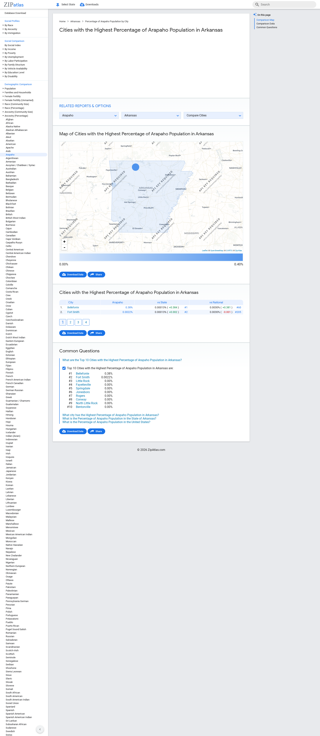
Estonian (10, 355)
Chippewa (11, 274)
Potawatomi (12, 618)
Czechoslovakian (15, 319)
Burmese (10, 225)
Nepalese (11, 552)
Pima (8, 608)
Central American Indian (18, 253)
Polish (9, 611)
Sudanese (11, 727)
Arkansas (75, 21)
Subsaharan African (16, 724)
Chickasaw (11, 263)
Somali (9, 689)
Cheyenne (11, 260)
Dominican (11, 330)
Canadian (11, 235)
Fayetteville (83, 384)
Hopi (8, 421)
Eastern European (15, 341)
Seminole (11, 657)
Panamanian (12, 594)
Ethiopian (10, 358)
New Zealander (14, 555)
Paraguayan (12, 597)
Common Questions (266, 27)
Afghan (9, 119)
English (9, 351)
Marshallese (12, 523)
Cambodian (12, 232)
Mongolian (11, 538)
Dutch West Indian (15, 337)
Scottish (10, 654)
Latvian (9, 492)
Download (235, 138)
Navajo (9, 548)
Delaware (11, 327)
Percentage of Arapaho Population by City (106, 21)
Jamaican (11, 467)
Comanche (11, 288)
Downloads (92, 4)
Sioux (8, 675)
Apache (10, 147)
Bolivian (10, 207)
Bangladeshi (12, 179)
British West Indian (16, 218)
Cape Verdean (13, 239)
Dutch (9, 334)
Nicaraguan (12, 559)
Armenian (11, 161)
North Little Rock (87, 403)
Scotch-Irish (12, 650)
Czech (9, 316)
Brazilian (10, 210)
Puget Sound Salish (16, 629)
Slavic (9, 678)
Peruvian (10, 604)
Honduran (11, 418)
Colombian (11, 281)
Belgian (10, 189)
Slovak (9, 682)
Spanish (10, 710)
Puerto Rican (12, 625)
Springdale (83, 388)
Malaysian (11, 516)
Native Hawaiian (14, 545)
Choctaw (10, 277)
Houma (9, 425)
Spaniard (10, 706)
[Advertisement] (104, 65)
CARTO (229, 250)
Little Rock (83, 381)
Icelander (11, 432)
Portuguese (12, 615)
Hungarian (11, 428)
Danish (9, 323)
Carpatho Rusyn (14, 242)
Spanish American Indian (19, 717)
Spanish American (15, 713)
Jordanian (11, 474)
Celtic (9, 246)
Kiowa (9, 481)
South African (13, 692)
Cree (8, 295)
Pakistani (11, 587)
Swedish (10, 731)
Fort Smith (73, 312)
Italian (9, 464)
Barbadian (11, 182)
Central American (15, 249)
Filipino (9, 369)
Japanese (11, 471)
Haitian (9, 411)
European (11, 362)
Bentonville (83, 407)
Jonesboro (83, 392)
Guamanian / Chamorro (18, 400)
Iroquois (10, 457)
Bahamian (11, 175)
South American (14, 696)
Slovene (10, 685)
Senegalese (12, 661)
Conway (81, 399)
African (9, 123)
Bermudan (11, 196)
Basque (10, 186)
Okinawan (11, 573)
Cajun (9, 228)
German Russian (14, 390)
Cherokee (11, 256)
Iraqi (8, 450)
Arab (8, 151)
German (10, 386)
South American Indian (17, 699)
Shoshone (11, 668)
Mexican (10, 530)
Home (62, 21)
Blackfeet (11, 203)
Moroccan (11, 541)
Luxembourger (13, 509)
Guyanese (11, 407)
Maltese (10, 520)
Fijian (8, 365)
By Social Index (13, 45)
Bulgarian (11, 221)
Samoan (10, 643)
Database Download (15, 13)
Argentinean (12, 158)
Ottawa (9, 580)
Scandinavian (13, 647)
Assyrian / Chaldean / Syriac (20, 165)
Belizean (10, 193)
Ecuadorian (11, 344)
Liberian (10, 499)
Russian (10, 636)
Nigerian (10, 562)
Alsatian (10, 140)
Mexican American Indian (19, 534)
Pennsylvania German (17, 601)
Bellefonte (73, 307)
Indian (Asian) (13, 436)
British (9, 214)
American (11, 144)
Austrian (10, 172)
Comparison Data (265, 23)
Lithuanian (11, 502)
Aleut (8, 137)
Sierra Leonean (13, 671)
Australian (11, 168)
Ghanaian (11, 393)
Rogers (80, 396)
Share (99, 274)
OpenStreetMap (216, 250)
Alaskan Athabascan (16, 130)
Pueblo (9, 622)
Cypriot (9, 312)
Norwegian (11, 569)
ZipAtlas (238, 250)
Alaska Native (13, 126)
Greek (9, 397)
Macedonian (12, 513)
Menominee (12, 527)
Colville (9, 284)
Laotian (10, 488)
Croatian (10, 302)
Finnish (9, 372)
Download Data (75, 274)
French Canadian (14, 383)
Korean (9, 485)
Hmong (9, 414)
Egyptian (10, 348)
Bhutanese (11, 200)
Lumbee (10, 506)
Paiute (9, 583)
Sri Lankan (11, 720)
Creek (9, 298)
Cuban (9, 309)
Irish (8, 453)
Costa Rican (12, 291)
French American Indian (18, 379)
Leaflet (204, 250)
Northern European (15, 566)
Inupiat (9, 443)
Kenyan (10, 478)
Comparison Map (265, 20)
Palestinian (11, 590)
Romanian (11, 632)
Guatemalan (12, 404)
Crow (8, 305)
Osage (9, 576)
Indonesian (11, 439)
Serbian (10, 664)
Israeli (9, 460)
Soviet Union (12, 703)
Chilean (10, 267)
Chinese (10, 270)
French (9, 376)
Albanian (10, 133)
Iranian (9, 446)
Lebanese (11, 495)
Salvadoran (11, 639)
